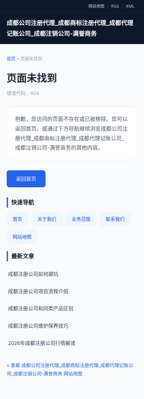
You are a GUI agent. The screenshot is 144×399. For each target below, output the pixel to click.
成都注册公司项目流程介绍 (38, 291)
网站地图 (96, 6)
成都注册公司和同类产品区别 (40, 308)
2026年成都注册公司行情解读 (41, 343)
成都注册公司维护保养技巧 (38, 326)
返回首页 (26, 179)
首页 (11, 58)
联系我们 (115, 219)
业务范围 (81, 219)
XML (130, 6)
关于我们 (47, 219)
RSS (115, 6)
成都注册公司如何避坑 (33, 274)
